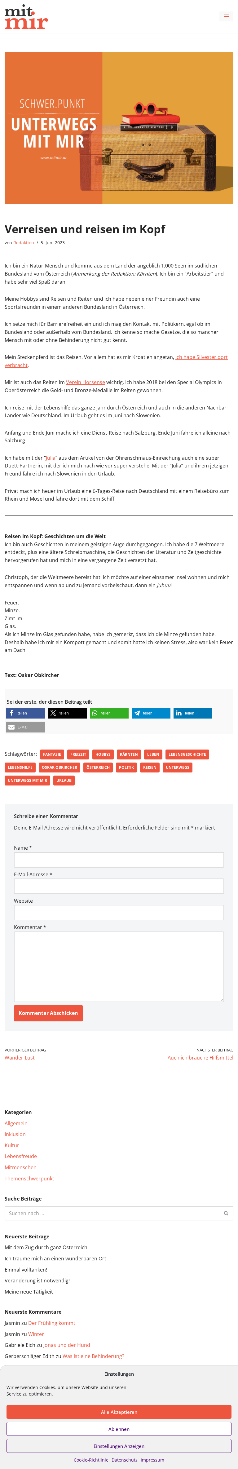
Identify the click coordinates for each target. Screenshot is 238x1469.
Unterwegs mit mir (27, 780)
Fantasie (52, 754)
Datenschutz (125, 1460)
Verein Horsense (85, 382)
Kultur (12, 1145)
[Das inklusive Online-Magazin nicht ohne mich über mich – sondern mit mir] (26, 16)
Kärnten (129, 754)
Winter (36, 1334)
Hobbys (103, 754)
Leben (153, 754)
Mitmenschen (21, 1167)
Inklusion (15, 1134)
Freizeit (78, 754)
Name (23, 847)
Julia (50, 457)
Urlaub (64, 780)
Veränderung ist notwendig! (37, 1280)
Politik (126, 767)
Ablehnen (119, 1429)
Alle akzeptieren (119, 1412)
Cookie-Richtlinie (91, 1460)
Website (23, 900)
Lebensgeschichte (187, 754)
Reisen (149, 767)
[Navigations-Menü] (226, 16)
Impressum (152, 1460)
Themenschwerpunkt (29, 1178)
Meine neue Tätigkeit (29, 1291)
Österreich (98, 767)
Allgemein (16, 1123)
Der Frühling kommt (51, 1323)
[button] (25, 713)
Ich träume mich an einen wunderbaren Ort (55, 1258)
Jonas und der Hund (66, 1345)
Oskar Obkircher (59, 767)
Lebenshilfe (20, 767)
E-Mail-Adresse (33, 874)
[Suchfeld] (226, 1213)
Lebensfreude (21, 1156)
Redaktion (23, 243)
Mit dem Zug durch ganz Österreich (46, 1247)
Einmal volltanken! (26, 1269)
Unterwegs (177, 767)
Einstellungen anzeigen (119, 1446)
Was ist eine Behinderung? (93, 1356)
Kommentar (30, 927)
